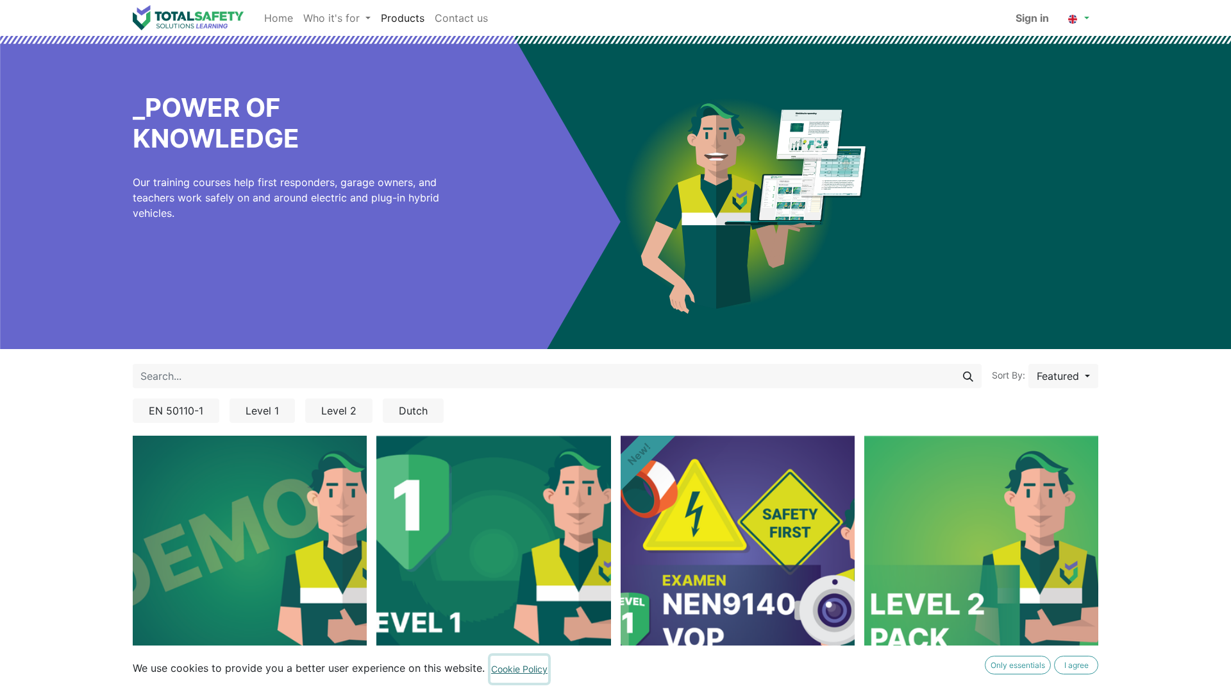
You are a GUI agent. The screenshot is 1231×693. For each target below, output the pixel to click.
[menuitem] (278, 18)
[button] (1063, 376)
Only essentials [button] (1018, 665)
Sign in (1032, 18)
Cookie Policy (519, 668)
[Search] (968, 376)
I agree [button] (1076, 665)
